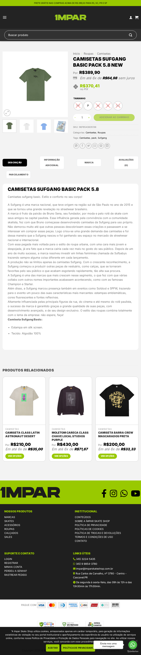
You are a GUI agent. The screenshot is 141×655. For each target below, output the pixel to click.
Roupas (88, 53)
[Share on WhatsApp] (76, 146)
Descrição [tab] (15, 162)
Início (76, 53)
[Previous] (8, 84)
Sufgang (102, 138)
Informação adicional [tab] (52, 162)
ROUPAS (9, 529)
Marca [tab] (89, 162)
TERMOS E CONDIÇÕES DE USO (94, 536)
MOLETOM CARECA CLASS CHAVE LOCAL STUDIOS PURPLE (70, 436)
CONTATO (81, 540)
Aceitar (53, 648)
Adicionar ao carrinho (114, 117)
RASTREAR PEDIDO (15, 574)
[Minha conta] (131, 17)
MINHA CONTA (13, 566)
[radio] (78, 105)
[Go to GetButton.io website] (132, 651)
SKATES (9, 521)
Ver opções (14, 456)
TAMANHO (79, 98)
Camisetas (103, 53)
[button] (5, 17)
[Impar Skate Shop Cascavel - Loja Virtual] (70, 17)
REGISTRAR (11, 562)
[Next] (62, 84)
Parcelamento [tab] (18, 174)
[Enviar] (130, 35)
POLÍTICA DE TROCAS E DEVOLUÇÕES (98, 532)
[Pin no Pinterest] (101, 146)
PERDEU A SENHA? (15, 570)
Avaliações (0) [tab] (126, 162)
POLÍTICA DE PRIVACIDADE (91, 525)
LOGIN (8, 558)
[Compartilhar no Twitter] (88, 146)
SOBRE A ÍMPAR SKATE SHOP (92, 521)
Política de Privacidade (78, 648)
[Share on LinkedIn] (107, 146)
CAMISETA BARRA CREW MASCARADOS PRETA (115, 434)
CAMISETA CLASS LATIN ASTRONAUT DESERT (22, 434)
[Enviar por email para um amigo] (95, 146)
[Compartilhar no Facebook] (82, 146)
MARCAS (9, 517)
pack (93, 138)
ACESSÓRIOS (12, 525)
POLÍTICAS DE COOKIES (89, 529)
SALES (8, 536)
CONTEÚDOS (83, 517)
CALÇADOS (11, 532)
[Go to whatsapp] (132, 645)
